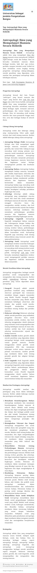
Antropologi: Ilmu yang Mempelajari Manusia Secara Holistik (17, 42)
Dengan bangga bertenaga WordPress (13, 570)
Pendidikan (21, 564)
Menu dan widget (32, 13)
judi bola (25, 253)
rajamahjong (14, 279)
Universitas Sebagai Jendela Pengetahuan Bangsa (14, 16)
